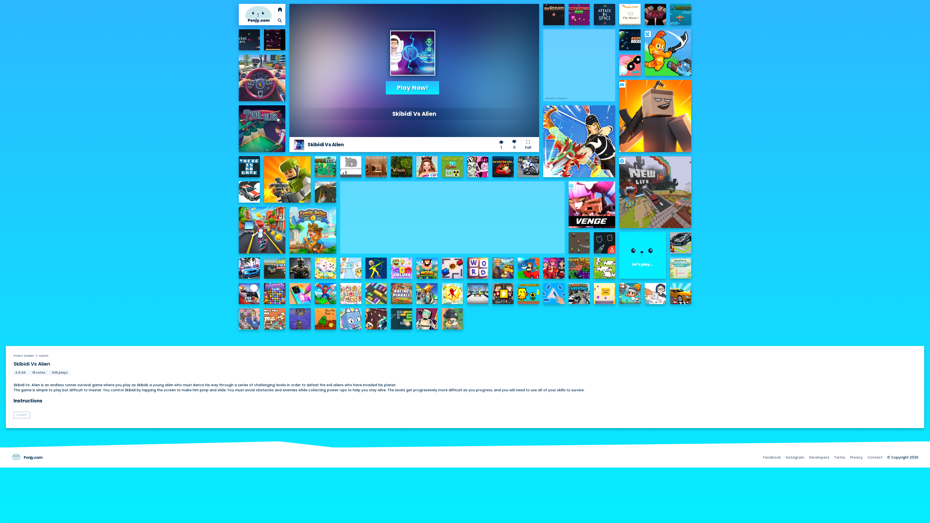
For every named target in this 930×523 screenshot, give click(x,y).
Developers (819, 457)
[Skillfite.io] (325, 166)
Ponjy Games (24, 356)
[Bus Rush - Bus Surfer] (262, 230)
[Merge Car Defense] (376, 319)
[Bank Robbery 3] (427, 293)
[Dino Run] (351, 166)
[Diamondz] (274, 293)
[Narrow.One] (579, 141)
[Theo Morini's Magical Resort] (503, 268)
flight (44, 356)
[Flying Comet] (655, 14)
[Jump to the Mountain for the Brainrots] (325, 293)
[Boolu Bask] (630, 293)
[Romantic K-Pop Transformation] (554, 268)
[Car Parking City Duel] (680, 243)
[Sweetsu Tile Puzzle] (351, 293)
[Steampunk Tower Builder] (300, 319)
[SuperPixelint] (351, 268)
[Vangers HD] (401, 166)
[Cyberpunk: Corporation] (427, 319)
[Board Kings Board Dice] (325, 268)
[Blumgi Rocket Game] (630, 65)
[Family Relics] (312, 230)
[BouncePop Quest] (325, 319)
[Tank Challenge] (452, 268)
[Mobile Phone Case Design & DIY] (300, 293)
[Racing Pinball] (401, 293)
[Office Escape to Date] (655, 293)
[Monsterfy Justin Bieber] (477, 166)
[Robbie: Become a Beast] (351, 319)
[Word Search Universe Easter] (680, 268)
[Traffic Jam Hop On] (376, 293)
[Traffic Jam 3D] (262, 78)
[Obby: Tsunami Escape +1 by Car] (528, 268)
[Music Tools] (376, 166)
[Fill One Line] (401, 319)
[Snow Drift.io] (249, 192)
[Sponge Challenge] (604, 293)
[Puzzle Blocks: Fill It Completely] (554, 293)
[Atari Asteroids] (604, 243)
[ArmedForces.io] (300, 268)
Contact (875, 457)
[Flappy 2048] (630, 14)
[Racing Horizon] (249, 268)
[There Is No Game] (249, 166)
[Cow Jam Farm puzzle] (604, 268)
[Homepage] (259, 14)
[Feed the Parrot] (249, 319)
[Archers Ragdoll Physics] (376, 268)
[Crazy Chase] (579, 243)
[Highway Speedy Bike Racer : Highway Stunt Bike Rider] (325, 192)
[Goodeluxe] (401, 268)
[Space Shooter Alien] (579, 14)
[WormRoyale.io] (503, 166)
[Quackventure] (528, 293)
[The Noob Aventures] (427, 268)
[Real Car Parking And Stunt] (680, 293)
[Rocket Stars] (249, 40)
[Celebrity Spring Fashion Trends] (427, 166)
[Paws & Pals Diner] (274, 319)
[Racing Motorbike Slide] (528, 166)
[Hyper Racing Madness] (274, 268)
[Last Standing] (452, 319)
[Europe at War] (579, 268)
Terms (839, 457)
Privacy (856, 457)
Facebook (772, 457)
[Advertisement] (452, 215)
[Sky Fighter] (680, 14)
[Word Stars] (477, 268)
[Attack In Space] (604, 14)
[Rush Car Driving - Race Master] (579, 293)
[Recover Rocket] (630, 40)
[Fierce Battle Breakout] (452, 293)
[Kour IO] (287, 179)
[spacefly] (274, 40)
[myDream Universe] (554, 14)
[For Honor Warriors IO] (642, 255)
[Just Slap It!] (477, 293)
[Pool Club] (262, 128)
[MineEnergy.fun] (452, 166)
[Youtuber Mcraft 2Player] (503, 293)
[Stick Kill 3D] (249, 293)
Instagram (795, 457)
